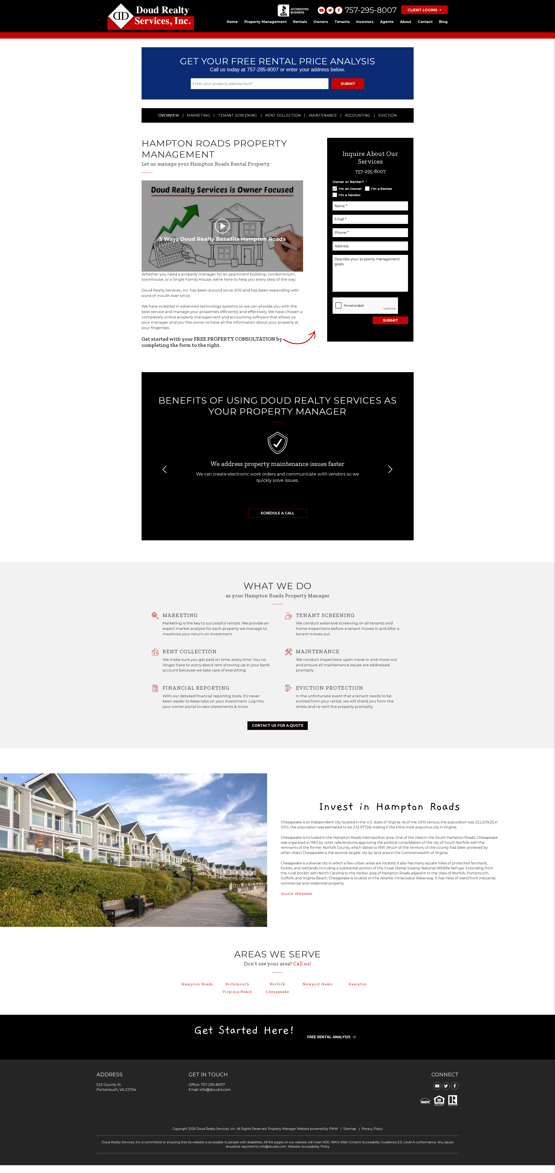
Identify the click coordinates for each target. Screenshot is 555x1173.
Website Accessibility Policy (309, 1147)
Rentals (300, 22)
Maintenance (323, 115)
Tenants (342, 22)
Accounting (358, 115)
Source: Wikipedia (296, 894)
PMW (333, 1129)
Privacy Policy (372, 1129)
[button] (165, 469)
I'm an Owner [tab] (350, 189)
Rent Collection (283, 115)
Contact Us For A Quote (277, 725)
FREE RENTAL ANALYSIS (329, 1037)
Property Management (265, 22)
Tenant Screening (237, 115)
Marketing (198, 115)
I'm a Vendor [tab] (350, 195)
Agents (386, 22)
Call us (301, 963)
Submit (348, 84)
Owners (320, 22)
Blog (443, 22)
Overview (168, 115)
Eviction (388, 115)
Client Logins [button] (422, 10)
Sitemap (349, 1129)
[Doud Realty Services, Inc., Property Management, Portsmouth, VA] (294, 10)
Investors (365, 22)
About (405, 22)
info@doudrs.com (215, 1090)
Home (232, 22)
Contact (425, 22)
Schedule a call (277, 513)
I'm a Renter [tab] (381, 189)
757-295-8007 (371, 10)
